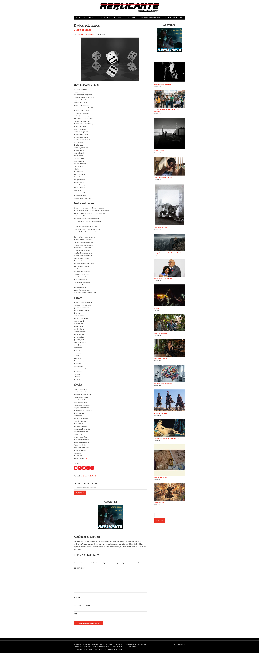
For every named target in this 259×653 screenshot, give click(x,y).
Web (75, 614)
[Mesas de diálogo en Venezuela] (169, 268)
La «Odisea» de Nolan (160, 413)
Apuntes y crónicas (84, 18)
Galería (117, 18)
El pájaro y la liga (159, 502)
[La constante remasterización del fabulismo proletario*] (169, 99)
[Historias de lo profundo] (169, 460)
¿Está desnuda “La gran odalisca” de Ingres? (167, 438)
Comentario (79, 568)
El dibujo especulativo (160, 227)
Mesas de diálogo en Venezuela (163, 278)
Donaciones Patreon (113, 649)
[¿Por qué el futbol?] (169, 134)
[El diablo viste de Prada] (169, 348)
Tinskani (156, 308)
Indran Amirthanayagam (85, 34)
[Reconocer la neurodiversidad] (169, 373)
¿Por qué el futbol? (159, 150)
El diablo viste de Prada (161, 358)
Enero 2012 (87, 476)
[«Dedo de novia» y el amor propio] (169, 166)
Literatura (130, 18)
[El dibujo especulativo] (169, 205)
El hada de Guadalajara (161, 333)
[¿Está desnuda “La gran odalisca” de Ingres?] (169, 428)
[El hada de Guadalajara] (169, 323)
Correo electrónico (82, 606)
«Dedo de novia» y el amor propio (164, 177)
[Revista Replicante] (129, 7)
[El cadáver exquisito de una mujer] (169, 72)
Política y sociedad (173, 18)
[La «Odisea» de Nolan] (169, 400)
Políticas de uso (95, 649)
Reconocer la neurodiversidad (163, 383)
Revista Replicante (179, 644)
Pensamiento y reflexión (150, 18)
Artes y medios (103, 18)
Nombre (77, 597)
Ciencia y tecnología (82, 647)
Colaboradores (80, 649)
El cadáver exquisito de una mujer (164, 84)
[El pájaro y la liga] (169, 492)
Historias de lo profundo (161, 477)
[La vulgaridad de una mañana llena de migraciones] (169, 243)
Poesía (94, 476)
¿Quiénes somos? (117, 647)
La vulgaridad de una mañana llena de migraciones (168, 253)
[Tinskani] (169, 295)
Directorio (131, 647)
